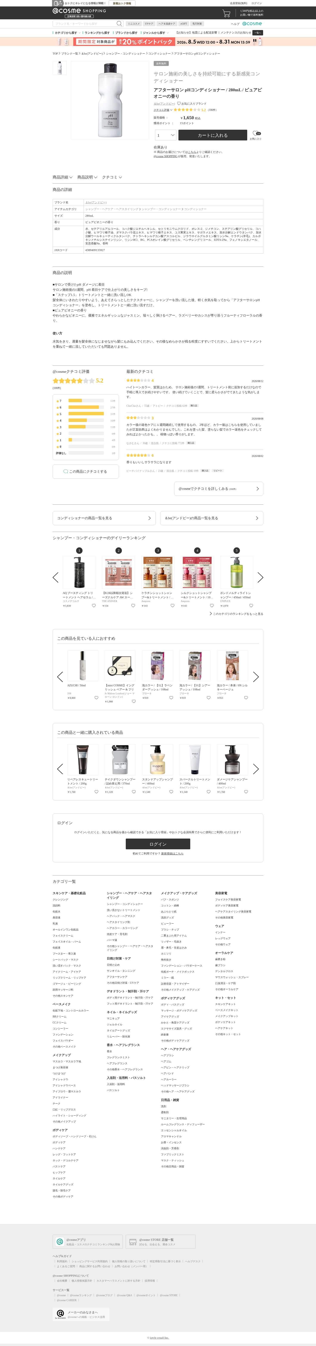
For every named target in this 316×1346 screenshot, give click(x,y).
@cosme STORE (169, 1295)
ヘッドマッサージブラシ (175, 1085)
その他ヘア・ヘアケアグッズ (178, 1091)
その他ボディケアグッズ (175, 1040)
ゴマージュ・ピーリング (67, 983)
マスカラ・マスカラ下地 (67, 1061)
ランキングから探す (97, 32)
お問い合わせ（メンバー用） (131, 1266)
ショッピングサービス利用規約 (90, 1261)
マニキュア (113, 1018)
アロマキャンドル (171, 1136)
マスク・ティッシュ (172, 1160)
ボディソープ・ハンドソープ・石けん (75, 1136)
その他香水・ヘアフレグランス (125, 1069)
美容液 (56, 917)
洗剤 (163, 1106)
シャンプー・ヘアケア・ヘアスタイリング (111, 209)
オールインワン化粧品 (65, 929)
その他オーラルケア (226, 989)
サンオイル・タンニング (121, 970)
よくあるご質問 (66, 1266)
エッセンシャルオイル (174, 1130)
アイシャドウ (60, 1079)
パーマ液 (112, 940)
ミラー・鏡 (167, 977)
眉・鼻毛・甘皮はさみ (174, 947)
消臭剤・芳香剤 (170, 1148)
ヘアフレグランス (117, 1063)
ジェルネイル (114, 1024)
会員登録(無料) (238, 3)
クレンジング (60, 899)
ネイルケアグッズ (63, 1184)
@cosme (61, 1295)
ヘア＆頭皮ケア (167, 23)
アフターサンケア (117, 976)
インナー (220, 932)
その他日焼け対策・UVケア (123, 982)
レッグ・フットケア (64, 1154)
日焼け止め (113, 964)
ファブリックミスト (172, 1154)
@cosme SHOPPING (165, 156)
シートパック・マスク (65, 959)
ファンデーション (63, 1034)
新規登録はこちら (172, 853)
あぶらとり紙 (168, 911)
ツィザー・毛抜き (171, 941)
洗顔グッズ (167, 917)
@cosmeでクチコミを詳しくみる (207, 488)
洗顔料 (56, 905)
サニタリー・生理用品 (174, 1118)
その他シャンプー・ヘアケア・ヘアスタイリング (130, 948)
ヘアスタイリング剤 (118, 922)
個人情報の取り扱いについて (129, 1261)
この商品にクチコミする (88, 471)
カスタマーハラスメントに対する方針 (118, 1280)
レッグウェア (223, 938)
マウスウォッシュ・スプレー (232, 977)
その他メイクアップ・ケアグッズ (180, 989)
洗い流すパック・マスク (67, 965)
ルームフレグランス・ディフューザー (183, 1124)
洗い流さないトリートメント (123, 910)
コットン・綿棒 (170, 905)
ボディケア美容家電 (226, 905)
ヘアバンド (167, 1073)
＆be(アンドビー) (96, 202)
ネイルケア (59, 1178)
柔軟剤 (165, 1112)
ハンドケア (59, 1148)
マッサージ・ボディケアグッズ (179, 1010)
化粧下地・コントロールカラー (71, 1010)
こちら (192, 152)
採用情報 (150, 1280)
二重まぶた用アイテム (174, 935)
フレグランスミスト (118, 1057)
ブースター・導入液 (64, 953)
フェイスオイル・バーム (67, 941)
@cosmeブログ (104, 1295)
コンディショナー (195, 209)
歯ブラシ (220, 965)
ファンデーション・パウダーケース (181, 965)
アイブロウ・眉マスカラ (67, 1091)
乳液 (55, 923)
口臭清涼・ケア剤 (225, 983)
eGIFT (184, 23)
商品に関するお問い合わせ (94, 1266)
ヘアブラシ (167, 1055)
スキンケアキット (225, 1004)
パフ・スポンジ (170, 899)
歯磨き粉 (220, 959)
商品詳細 (60, 177)
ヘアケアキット (224, 1028)
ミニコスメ (134, 23)
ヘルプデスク (193, 1261)
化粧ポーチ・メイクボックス (178, 971)
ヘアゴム (166, 1061)
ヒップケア (59, 1172)
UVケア (149, 23)
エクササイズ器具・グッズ (176, 1028)
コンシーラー (60, 1028)
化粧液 (56, 947)
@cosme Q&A (124, 1295)
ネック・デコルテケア (65, 1160)
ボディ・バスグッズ (172, 1004)
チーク (56, 1103)
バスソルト (113, 1090)
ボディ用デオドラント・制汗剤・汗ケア (130, 997)
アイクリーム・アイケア (67, 971)
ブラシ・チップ (170, 929)
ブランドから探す (126, 32)
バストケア (59, 1166)
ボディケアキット (225, 1022)
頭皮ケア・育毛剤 (117, 934)
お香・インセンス (171, 1142)
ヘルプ (235, 24)
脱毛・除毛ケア (62, 1190)
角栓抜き (166, 959)
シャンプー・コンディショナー (161, 209)
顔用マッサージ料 (63, 989)
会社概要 (62, 1280)
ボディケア (59, 1142)
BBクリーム (59, 1016)
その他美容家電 (224, 917)
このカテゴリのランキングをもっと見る (238, 613)
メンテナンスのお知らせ (236, 32)
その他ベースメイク (64, 1046)
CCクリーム (59, 1022)
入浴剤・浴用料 (116, 1084)
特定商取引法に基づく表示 (165, 1261)
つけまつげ (59, 1073)
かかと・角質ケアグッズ (175, 1022)
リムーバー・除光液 (118, 1036)
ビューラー (167, 923)
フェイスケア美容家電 (228, 899)
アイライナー (60, 1097)
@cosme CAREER (67, 1300)
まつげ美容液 (60, 1067)
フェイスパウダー (63, 1040)
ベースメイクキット (226, 1010)
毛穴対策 (197, 23)
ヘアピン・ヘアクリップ (175, 1067)
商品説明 (85, 177)
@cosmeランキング (81, 1295)
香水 (109, 1051)
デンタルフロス (224, 971)
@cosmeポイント (146, 1295)
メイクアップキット (226, 1016)
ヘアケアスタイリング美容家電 (233, 911)
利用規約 (62, 1261)
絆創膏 (165, 1034)
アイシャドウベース (64, 1085)
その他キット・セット (228, 1034)
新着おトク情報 (122, 3)
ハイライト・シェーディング (69, 1115)
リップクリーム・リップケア (69, 977)
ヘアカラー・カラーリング (122, 928)
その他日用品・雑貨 (172, 1166)
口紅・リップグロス (64, 1109)
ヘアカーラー (168, 1079)
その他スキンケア (63, 995)
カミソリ (166, 953)
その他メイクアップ (64, 1121)
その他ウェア (223, 944)
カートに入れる (213, 135)
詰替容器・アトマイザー (175, 983)
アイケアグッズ (170, 1016)
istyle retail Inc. (159, 1337)
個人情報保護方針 (82, 1280)
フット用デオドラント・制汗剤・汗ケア (130, 1003)
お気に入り (94, 605)
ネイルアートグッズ (118, 1030)
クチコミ (110, 177)
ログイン (257, 3)
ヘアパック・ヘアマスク (121, 916)
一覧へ (258, 33)
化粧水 (56, 911)
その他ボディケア (63, 1196)
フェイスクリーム (63, 935)
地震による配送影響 (204, 32)
